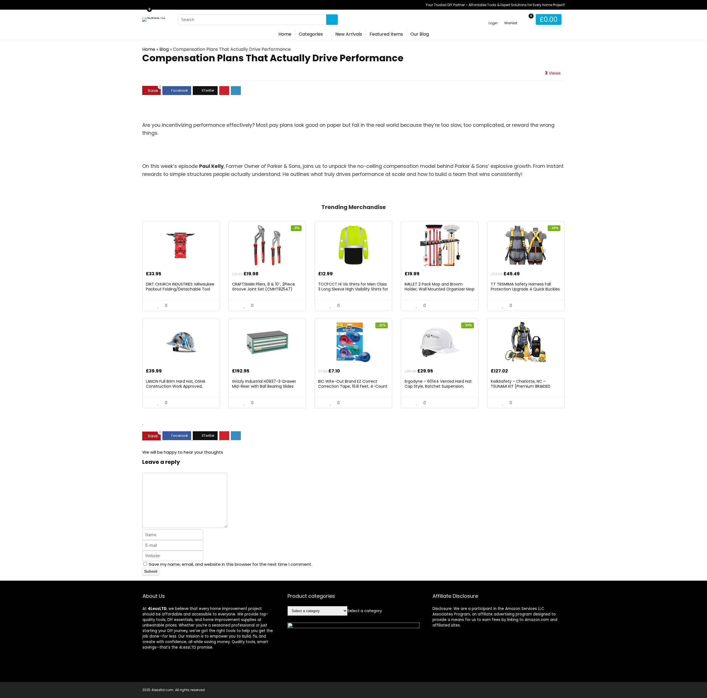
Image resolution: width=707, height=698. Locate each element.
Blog (164, 49)
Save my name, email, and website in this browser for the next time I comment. (230, 564)
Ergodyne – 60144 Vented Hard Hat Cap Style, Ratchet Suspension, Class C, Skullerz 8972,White (438, 386)
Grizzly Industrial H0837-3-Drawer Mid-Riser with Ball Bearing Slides (264, 384)
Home (284, 34)
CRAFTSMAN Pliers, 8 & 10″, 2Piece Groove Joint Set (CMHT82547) (263, 286)
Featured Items (386, 34)
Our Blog (419, 34)
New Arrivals (348, 34)
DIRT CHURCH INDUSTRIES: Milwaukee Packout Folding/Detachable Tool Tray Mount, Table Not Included (180, 289)
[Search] (332, 19)
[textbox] (364, 611)
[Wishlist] (510, 17)
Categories (311, 34)
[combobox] (364, 611)
